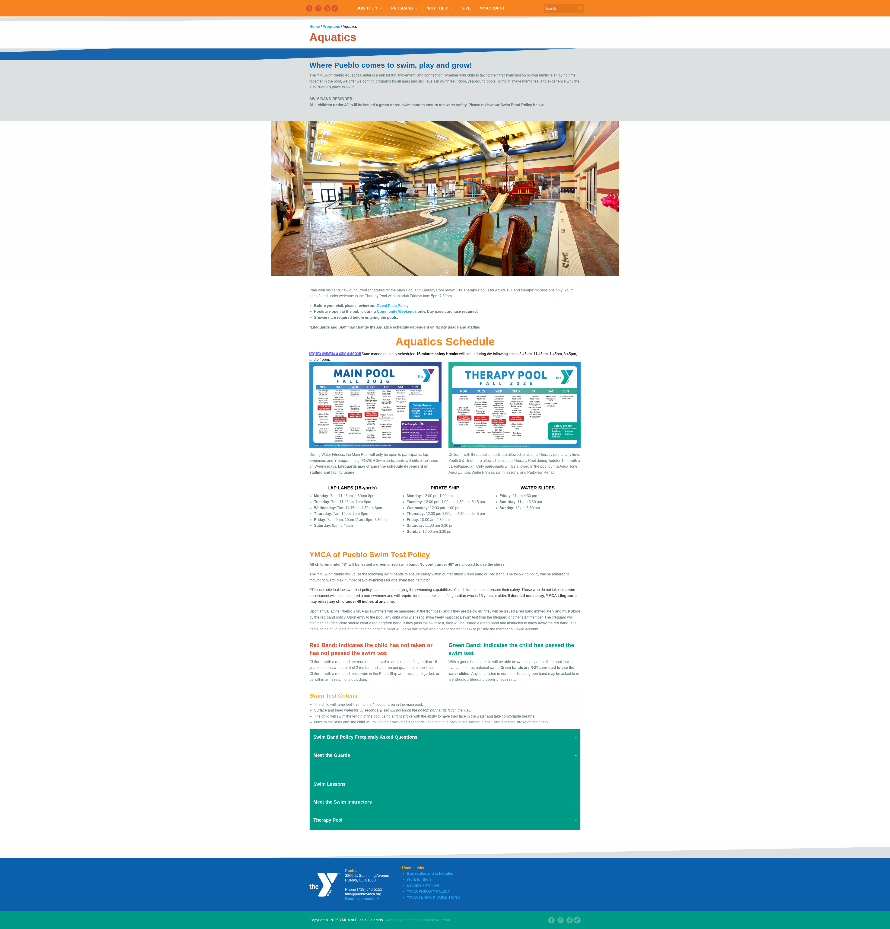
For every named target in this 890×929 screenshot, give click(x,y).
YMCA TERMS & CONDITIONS (433, 897)
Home (315, 27)
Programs (332, 27)
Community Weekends (397, 311)
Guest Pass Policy (393, 306)
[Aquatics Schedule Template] (375, 405)
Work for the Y (419, 879)
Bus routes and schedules (430, 873)
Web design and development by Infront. (418, 920)
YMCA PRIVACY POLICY (428, 891)
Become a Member (423, 885)
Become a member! (362, 899)
